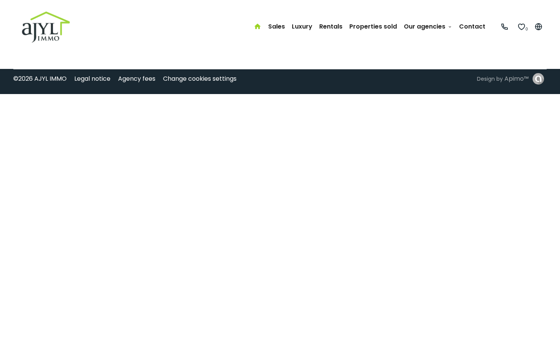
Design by (503, 78)
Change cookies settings (200, 78)
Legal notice (92, 78)
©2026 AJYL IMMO (40, 78)
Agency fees (136, 78)
